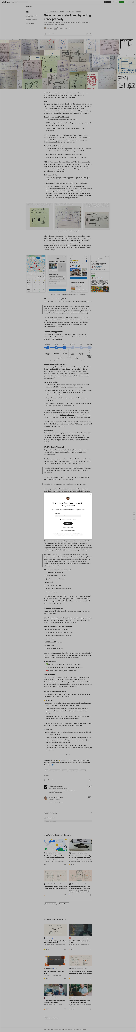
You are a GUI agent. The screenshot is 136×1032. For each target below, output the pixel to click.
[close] (90, 494)
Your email (57, 513)
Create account (68, 523)
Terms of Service (73, 533)
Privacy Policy (80, 533)
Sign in (73, 530)
